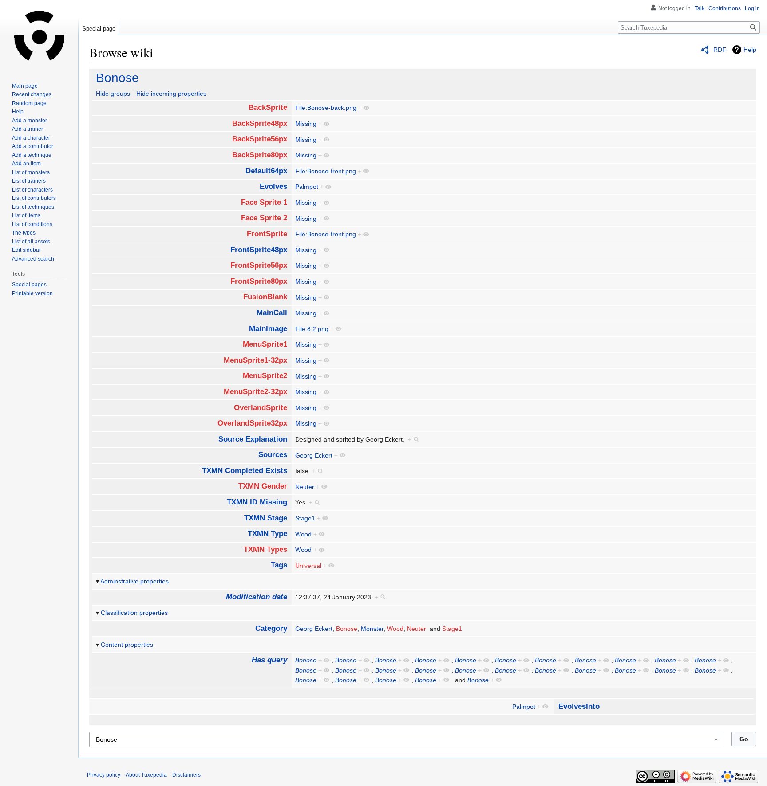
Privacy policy (103, 775)
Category (271, 628)
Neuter (304, 486)
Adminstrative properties (134, 581)
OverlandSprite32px (252, 423)
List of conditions (32, 224)
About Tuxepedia (146, 775)
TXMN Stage (265, 518)
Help (749, 49)
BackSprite (268, 107)
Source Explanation (252, 439)
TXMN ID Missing (257, 502)
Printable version (32, 293)
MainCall (272, 313)
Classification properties (134, 612)
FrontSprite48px (258, 250)
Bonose (117, 78)
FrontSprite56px (258, 265)
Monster (372, 628)
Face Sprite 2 (264, 218)
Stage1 (305, 518)
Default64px (266, 171)
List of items (26, 215)
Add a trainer (27, 129)
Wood (303, 534)
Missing (305, 123)
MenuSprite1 (265, 344)
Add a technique (31, 155)
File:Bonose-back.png (325, 107)
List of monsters (31, 172)
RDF (719, 49)
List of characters (32, 190)
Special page (98, 28)
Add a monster (29, 120)
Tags (279, 565)
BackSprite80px (259, 155)
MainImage (268, 329)
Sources (272, 454)
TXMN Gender (262, 486)
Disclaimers (186, 775)
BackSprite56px (259, 139)
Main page (25, 86)
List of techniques (33, 207)
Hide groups (113, 93)
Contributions (724, 8)
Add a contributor (32, 146)
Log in (752, 8)
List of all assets (31, 242)
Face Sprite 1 (264, 202)
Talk (699, 8)
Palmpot (306, 186)
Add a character (31, 138)
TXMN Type (267, 533)
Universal (308, 565)
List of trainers (29, 181)
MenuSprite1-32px (255, 360)
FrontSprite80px (258, 281)
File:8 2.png (311, 328)
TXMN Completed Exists (244, 470)
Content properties (127, 644)
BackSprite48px (259, 123)
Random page (29, 103)
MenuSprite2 (265, 375)
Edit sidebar (26, 250)
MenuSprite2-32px (255, 391)
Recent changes (31, 94)
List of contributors (34, 198)
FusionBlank (265, 297)
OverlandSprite (260, 407)
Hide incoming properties (171, 93)
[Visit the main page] (39, 35)
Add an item (26, 163)
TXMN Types (265, 549)
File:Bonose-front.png (325, 171)
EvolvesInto (579, 706)
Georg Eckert (313, 455)
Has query (269, 660)
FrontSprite (267, 234)
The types (24, 233)
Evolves (273, 186)
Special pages (29, 285)
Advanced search (33, 259)
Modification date (256, 597)
